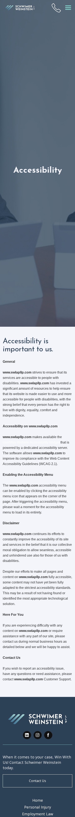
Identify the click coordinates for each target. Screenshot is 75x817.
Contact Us (37, 780)
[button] (68, 7)
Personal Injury (37, 807)
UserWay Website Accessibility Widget (31, 442)
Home (37, 800)
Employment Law (37, 814)
